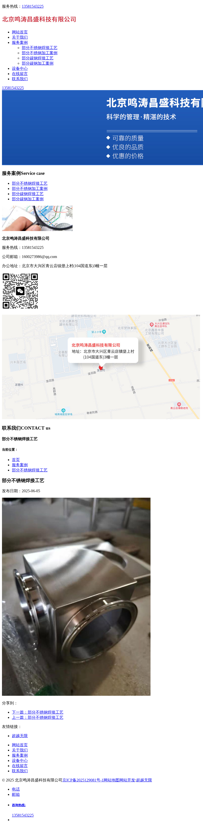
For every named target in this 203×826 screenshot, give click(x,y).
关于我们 (20, 750)
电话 (16, 789)
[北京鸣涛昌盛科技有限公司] (39, 23)
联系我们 (20, 771)
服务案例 (20, 465)
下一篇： (37, 712)
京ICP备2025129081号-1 (82, 780)
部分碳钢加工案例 (37, 63)
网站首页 (20, 745)
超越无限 (144, 780)
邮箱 (16, 794)
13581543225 (33, 6)
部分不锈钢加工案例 (39, 53)
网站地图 (111, 780)
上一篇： (37, 717)
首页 (16, 460)
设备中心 (20, 760)
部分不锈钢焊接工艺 (39, 48)
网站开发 (127, 780)
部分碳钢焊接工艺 (37, 58)
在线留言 (20, 766)
